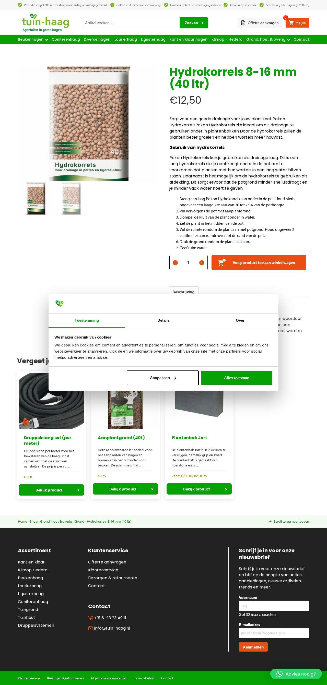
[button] (296, 674)
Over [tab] (240, 320)
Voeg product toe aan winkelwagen (264, 262)
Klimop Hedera (33, 570)
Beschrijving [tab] (183, 291)
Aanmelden (253, 647)
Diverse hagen (97, 39)
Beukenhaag (30, 578)
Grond (79, 521)
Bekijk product (49, 489)
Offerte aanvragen (263, 22)
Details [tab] (163, 320)
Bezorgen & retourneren (112, 578)
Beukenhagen (30, 39)
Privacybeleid (144, 678)
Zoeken (191, 22)
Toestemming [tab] (87, 320)
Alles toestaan (236, 378)
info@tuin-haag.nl (111, 628)
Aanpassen (160, 378)
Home (22, 521)
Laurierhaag (125, 39)
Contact (301, 39)
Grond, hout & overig (265, 39)
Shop (34, 521)
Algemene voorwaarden (109, 678)
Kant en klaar (31, 562)
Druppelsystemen (36, 625)
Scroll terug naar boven (291, 521)
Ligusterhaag (153, 39)
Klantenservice (103, 570)
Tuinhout (26, 617)
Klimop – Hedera (227, 39)
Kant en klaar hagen (188, 39)
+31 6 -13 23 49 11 (109, 618)
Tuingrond (28, 609)
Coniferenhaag (66, 39)
